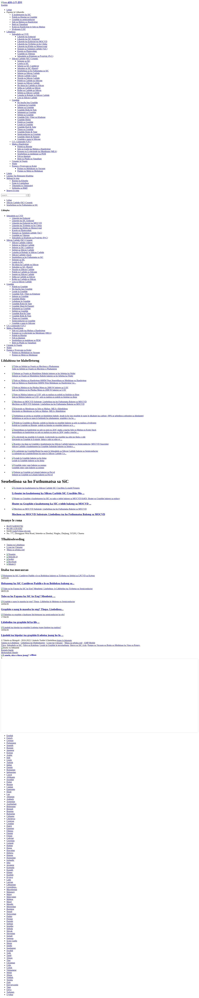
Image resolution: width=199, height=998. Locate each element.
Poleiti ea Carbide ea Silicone (29, 80)
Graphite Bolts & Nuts (27, 110)
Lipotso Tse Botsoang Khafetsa (19, 176)
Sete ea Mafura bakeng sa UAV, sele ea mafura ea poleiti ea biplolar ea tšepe (44, 397)
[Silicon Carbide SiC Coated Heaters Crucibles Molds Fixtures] (46, 488)
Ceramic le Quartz (19, 161)
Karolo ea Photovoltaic (27, 51)
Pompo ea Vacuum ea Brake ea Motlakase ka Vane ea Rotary (114, 645)
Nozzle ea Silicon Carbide (28, 78)
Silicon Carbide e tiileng (22, 242)
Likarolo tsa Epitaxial (26, 36)
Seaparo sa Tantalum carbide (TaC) (32, 49)
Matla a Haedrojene (20, 144)
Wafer (14, 163)
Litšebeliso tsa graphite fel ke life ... (20, 622)
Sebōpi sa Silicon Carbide (28, 93)
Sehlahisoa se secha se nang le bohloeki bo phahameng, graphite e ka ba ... (44, 418)
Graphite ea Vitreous (26, 54)
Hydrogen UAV (19, 29)
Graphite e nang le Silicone (28, 139)
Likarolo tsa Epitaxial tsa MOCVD (32, 41)
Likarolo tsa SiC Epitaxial (28, 39)
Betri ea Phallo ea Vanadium (29, 159)
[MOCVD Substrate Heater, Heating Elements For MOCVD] (49, 509)
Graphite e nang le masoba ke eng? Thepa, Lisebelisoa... (32, 609)
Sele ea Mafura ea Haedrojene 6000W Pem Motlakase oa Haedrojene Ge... (44, 383)
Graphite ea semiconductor (23, 19)
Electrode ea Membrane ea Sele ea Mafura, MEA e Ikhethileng (39, 411)
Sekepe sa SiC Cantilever (28, 66)
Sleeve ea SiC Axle (78, 645)
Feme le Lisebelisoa (20, 183)
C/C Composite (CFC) (21, 141)
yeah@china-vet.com (21, 531)
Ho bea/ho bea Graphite (27, 102)
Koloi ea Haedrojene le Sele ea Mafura (28, 27)
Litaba (9, 173)
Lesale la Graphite (25, 124)
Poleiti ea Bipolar (24, 146)
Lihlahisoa (10, 32)
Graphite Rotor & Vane (27, 132)
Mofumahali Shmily (9, 652)
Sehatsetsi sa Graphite (26, 112)
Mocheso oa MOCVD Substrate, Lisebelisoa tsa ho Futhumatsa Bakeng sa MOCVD (48, 404)
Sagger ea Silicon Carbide (28, 83)
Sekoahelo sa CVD (20, 34)
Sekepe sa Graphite (25, 107)
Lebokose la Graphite (26, 105)
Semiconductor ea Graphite (29, 134)
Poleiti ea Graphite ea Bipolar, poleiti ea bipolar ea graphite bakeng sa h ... (43, 425)
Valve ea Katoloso (31, 645)
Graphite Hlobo (24, 119)
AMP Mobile (89, 643)
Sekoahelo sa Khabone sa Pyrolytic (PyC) (35, 56)
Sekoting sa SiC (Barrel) (27, 68)
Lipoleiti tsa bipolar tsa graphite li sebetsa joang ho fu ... (32, 635)
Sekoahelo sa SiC (14, 645)
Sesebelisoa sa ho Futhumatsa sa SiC (33, 71)
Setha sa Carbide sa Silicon (28, 88)
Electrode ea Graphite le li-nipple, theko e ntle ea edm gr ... (37, 439)
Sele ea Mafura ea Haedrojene (25, 22)
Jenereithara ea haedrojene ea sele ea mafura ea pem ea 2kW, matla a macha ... (45, 432)
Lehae (9, 10)
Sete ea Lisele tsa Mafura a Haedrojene (34, 149)
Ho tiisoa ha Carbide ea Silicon (30, 85)
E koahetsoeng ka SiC (21, 14)
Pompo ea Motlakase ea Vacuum (31, 168)
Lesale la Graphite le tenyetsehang (54, 645)
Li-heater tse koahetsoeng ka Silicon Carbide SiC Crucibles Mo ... (48, 493)
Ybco (3, 645)
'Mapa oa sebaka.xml (15, 550)
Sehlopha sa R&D (19, 188)
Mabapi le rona (12, 178)
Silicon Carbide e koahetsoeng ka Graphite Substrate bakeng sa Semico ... (43, 446)
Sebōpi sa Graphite (25, 115)
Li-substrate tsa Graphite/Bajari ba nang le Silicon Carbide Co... (39, 453)
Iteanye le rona (12, 190)
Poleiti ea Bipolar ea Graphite (24, 17)
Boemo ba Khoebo (20, 181)
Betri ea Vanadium (20, 24)
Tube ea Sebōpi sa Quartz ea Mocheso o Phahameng (34, 369)
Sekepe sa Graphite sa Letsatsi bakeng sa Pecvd (32, 474)
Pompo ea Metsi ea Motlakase (30, 171)
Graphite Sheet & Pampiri (28, 137)
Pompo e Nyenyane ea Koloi (24, 166)
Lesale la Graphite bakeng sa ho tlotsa (28, 460)
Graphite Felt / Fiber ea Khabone (31, 117)
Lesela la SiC (23, 63)
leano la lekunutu (64, 640)
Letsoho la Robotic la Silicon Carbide (33, 95)
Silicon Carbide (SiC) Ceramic (25, 58)
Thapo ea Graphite (25, 129)
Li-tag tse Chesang (14, 547)
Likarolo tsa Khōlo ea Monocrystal (32, 46)
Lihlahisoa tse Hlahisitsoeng (33, 643)
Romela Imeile (7, 650)
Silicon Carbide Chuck (27, 76)
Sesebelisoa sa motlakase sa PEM (31, 154)
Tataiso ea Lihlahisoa (15, 545)
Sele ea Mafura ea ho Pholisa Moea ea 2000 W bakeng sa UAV (39, 390)
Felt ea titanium (23, 156)
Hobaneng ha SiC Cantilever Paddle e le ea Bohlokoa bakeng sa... (37, 583)
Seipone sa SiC (23, 61)
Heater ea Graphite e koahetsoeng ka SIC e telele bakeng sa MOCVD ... (51, 503)
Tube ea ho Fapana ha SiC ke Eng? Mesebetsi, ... (28, 596)
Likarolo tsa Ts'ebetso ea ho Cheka (32, 44)
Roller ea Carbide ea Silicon (29, 90)
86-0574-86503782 (14, 526)
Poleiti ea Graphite (25, 122)
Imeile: (9, 531)
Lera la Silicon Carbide (27, 97)
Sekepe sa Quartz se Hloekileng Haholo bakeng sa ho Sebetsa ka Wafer (42, 376)
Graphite (15, 100)
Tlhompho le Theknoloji (22, 185)
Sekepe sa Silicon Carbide (28, 73)
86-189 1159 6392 (14, 528)
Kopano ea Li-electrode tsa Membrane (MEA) (37, 151)
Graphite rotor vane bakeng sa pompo (28, 467)
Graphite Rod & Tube (26, 127)
